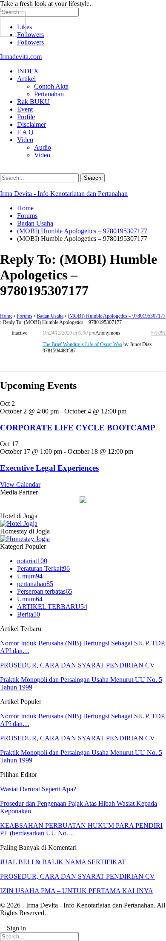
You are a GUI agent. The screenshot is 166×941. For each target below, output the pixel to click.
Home (6, 316)
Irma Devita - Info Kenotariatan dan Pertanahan (64, 193)
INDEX (28, 71)
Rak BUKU (33, 101)
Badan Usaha (50, 316)
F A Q (25, 132)
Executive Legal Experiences (49, 468)
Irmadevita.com (21, 56)
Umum (30, 576)
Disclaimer (31, 124)
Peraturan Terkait (43, 568)
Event (25, 109)
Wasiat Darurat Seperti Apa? (38, 789)
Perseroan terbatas (44, 591)
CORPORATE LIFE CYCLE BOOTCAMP (77, 427)
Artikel (26, 78)
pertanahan (35, 583)
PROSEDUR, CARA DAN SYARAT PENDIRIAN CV (77, 665)
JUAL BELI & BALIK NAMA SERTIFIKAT (63, 862)
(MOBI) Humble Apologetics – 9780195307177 (117, 316)
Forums (24, 316)
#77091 (158, 333)
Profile (26, 116)
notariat (32, 560)
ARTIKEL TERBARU (52, 606)
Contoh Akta (51, 86)
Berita (28, 614)
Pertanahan (49, 94)
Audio (42, 147)
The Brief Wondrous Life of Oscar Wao (82, 344)
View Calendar (20, 484)
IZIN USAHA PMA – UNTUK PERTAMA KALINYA (76, 890)
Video (25, 139)
